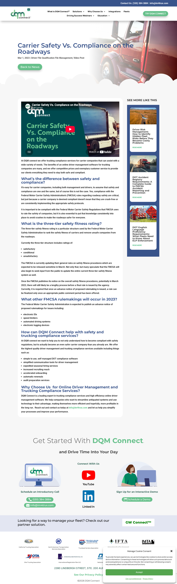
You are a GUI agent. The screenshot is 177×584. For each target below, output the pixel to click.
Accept (139, 572)
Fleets (127, 12)
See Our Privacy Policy (88, 574)
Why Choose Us (95, 12)
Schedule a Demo (137, 499)
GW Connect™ (138, 522)
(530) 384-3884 (39, 499)
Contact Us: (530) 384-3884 (134, 3)
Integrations (115, 12)
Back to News (29, 67)
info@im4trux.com (159, 3)
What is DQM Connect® (58, 12)
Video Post (79, 58)
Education (102, 16)
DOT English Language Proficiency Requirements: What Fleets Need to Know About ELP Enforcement (142, 234)
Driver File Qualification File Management (51, 58)
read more (137, 147)
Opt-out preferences (133, 578)
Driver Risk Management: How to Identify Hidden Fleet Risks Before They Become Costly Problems (142, 136)
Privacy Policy (148, 578)
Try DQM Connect (155, 13)
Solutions (77, 12)
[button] (171, 551)
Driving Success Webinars (79, 16)
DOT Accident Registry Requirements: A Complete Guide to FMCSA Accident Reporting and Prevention (142, 185)
